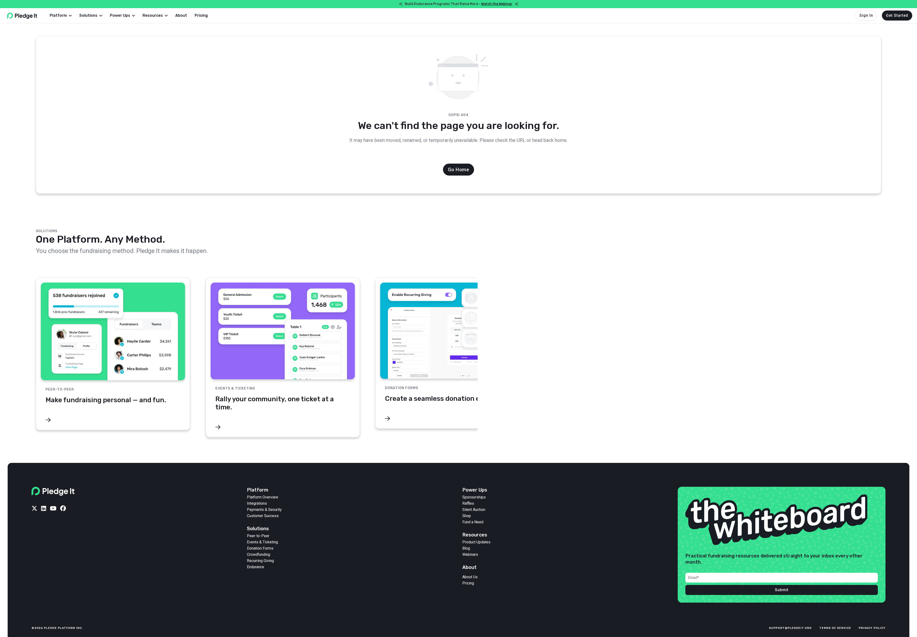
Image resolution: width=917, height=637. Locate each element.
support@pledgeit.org (790, 627)
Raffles (468, 503)
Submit (782, 590)
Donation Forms (260, 548)
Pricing (201, 15)
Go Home (458, 169)
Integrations (257, 503)
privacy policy (872, 627)
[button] (61, 15)
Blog (466, 548)
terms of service (835, 627)
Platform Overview (262, 497)
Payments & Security (264, 510)
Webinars (470, 555)
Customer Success (263, 516)
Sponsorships (474, 497)
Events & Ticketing (262, 542)
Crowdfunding (258, 555)
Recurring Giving (260, 561)
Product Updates (476, 542)
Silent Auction (473, 510)
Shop (466, 516)
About (181, 15)
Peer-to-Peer (258, 536)
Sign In (866, 15)
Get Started (897, 15)
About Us (470, 577)
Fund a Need (472, 522)
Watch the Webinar (496, 4)
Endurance (255, 567)
